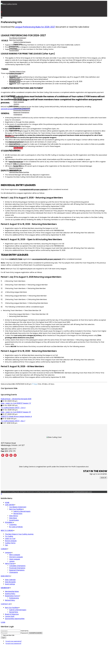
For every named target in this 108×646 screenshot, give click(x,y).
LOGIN (3, 622)
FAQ (6, 545)
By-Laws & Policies (16, 527)
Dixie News (13, 518)
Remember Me (8, 635)
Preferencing (18, 148)
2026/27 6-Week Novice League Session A (16, 416)
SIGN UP (103, 477)
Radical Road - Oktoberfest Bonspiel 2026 (16, 399)
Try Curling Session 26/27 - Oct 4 (13, 408)
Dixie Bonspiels (10, 582)
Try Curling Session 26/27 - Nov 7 (13, 421)
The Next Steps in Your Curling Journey (19, 534)
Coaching (12, 525)
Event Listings (10, 584)
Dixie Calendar (10, 580)
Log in (3, 637)
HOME (7, 502)
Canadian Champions (17, 566)
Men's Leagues (14, 555)
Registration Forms (12, 596)
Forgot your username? (14, 641)
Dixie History (13, 516)
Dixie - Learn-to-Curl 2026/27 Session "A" (16, 403)
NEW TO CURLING (11, 66)
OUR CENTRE (9, 32)
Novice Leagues (11, 541)
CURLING (8, 90)
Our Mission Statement (17, 38)
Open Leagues (19, 102)
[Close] (1, 494)
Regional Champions (21, 112)
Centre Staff (9, 616)
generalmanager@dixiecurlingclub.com (15, 109)
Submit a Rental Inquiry (22, 42)
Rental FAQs (18, 513)
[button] (14, 505)
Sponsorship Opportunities (19, 172)
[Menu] (1, 12)
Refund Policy (10, 600)
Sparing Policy (10, 594)
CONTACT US (5, 604)
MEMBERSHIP (5, 588)
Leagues (8, 552)
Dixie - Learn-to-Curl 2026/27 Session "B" (16, 412)
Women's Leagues (16, 557)
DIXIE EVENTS (5, 576)
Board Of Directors (16, 168)
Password (24, 633)
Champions (18, 115)
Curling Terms (10, 543)
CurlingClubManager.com (82, 492)
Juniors (16, 104)
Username (24, 631)
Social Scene (14, 51)
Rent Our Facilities (16, 40)
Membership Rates (12, 591)
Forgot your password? (13, 643)
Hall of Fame (9, 563)
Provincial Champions (22, 110)
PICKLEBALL (9, 56)
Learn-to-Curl (10, 538)
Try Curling (13, 76)
